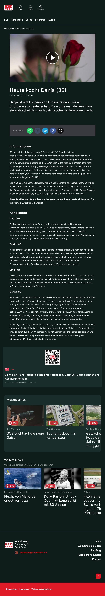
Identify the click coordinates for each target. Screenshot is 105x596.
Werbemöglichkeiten (89, 545)
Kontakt (96, 559)
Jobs (98, 541)
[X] (60, 131)
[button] (37, 131)
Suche (29, 19)
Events (52, 19)
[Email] (45, 131)
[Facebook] (53, 131)
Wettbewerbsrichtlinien (42, 589)
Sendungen (17, 19)
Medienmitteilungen (89, 554)
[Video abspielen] (52, 58)
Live (6, 19)
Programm (40, 19)
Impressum (24, 589)
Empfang (96, 550)
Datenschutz (11, 589)
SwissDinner (9, 28)
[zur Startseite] (8, 8)
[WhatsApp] (30, 131)
